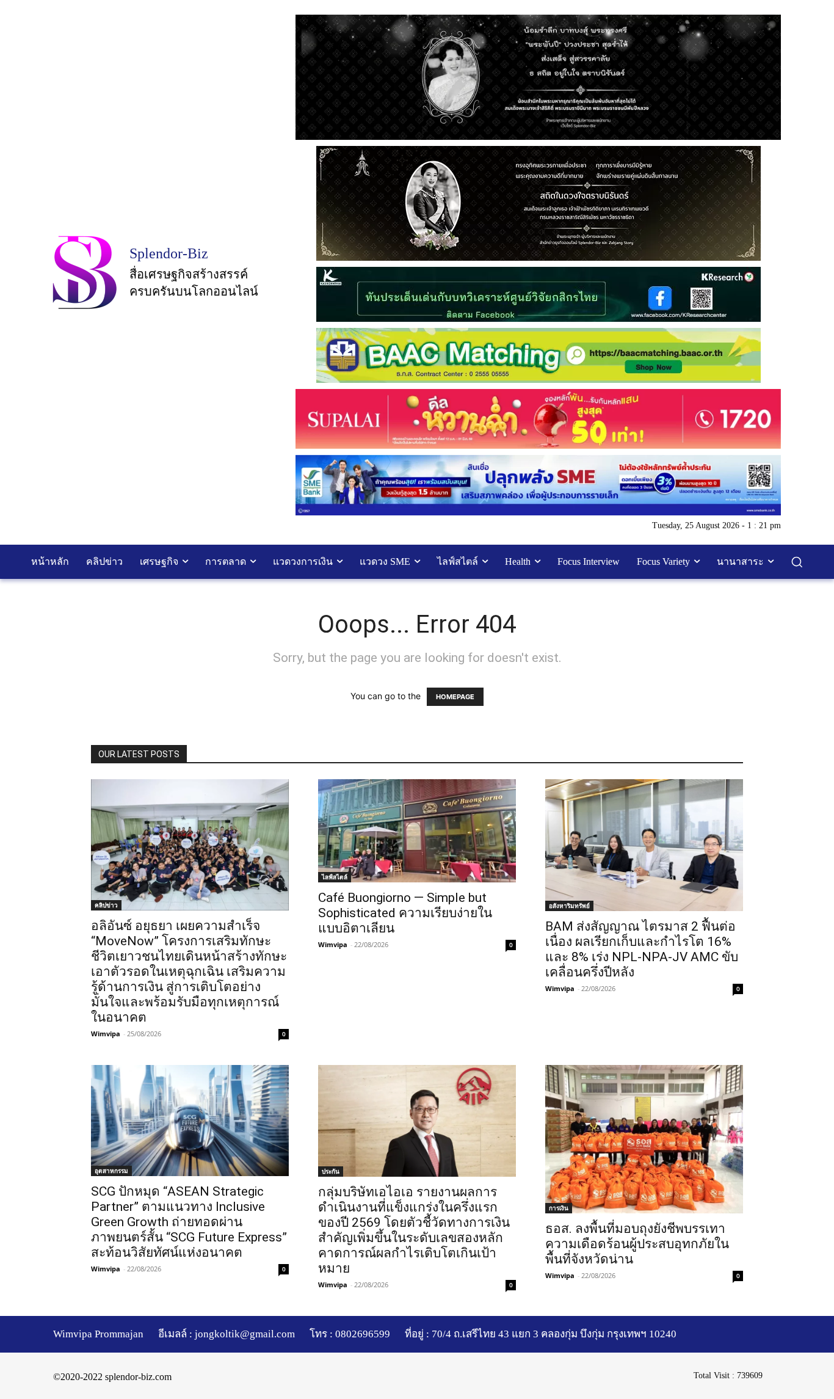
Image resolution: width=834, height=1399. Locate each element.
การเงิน (558, 1208)
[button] (796, 561)
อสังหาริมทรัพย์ (569, 905)
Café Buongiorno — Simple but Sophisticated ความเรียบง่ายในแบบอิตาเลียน (405, 913)
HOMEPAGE (455, 696)
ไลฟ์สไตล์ (334, 877)
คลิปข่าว (106, 905)
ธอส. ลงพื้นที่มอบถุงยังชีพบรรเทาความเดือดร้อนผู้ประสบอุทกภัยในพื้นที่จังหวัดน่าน (637, 1243)
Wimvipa (105, 1033)
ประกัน (330, 1171)
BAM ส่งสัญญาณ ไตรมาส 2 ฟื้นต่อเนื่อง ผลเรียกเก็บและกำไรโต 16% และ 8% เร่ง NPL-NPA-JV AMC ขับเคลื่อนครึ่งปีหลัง (641, 949)
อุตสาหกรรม (111, 1170)
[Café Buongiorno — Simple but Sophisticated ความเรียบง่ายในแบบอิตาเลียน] (417, 830)
